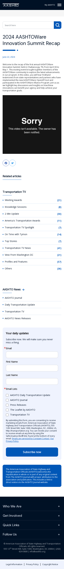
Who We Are (12, 506)
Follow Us (10, 534)
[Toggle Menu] (59, 5)
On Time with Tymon (16, 234)
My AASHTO (50, 5)
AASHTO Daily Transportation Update (30, 395)
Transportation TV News (18, 247)
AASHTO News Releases (18, 318)
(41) (59, 248)
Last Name (12, 375)
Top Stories (11, 241)
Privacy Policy (32, 564)
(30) (59, 213)
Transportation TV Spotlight (19, 227)
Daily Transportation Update (20, 304)
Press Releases (18, 404)
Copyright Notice (50, 564)
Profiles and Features (16, 261)
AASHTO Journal (13, 297)
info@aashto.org (37, 551)
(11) (59, 220)
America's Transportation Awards (22, 220)
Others (8, 268)
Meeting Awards (13, 200)
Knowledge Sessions (16, 206)
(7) (60, 227)
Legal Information (14, 564)
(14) (59, 234)
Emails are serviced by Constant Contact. (31, 438)
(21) (59, 200)
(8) (60, 207)
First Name (12, 362)
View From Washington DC (19, 254)
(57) (59, 261)
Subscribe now (32, 452)
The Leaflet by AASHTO (22, 409)
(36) (59, 268)
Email (9, 348)
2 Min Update (12, 213)
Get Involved (12, 515)
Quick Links (11, 525)
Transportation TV (14, 311)
